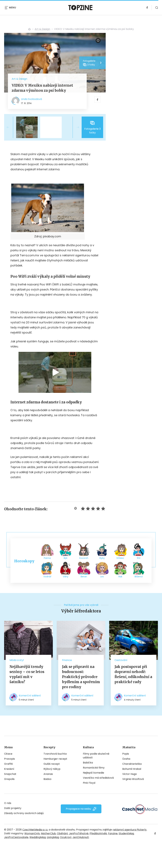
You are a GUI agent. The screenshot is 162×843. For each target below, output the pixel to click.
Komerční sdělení (30, 695)
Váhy (65, 576)
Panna (47, 558)
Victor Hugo (129, 774)
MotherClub (48, 833)
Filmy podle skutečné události (96, 755)
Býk (65, 558)
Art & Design (42, 29)
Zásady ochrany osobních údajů (24, 813)
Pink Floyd (89, 783)
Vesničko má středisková (98, 778)
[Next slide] (75, 127)
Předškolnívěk (98, 833)
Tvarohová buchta (55, 754)
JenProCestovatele (16, 837)
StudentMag (126, 833)
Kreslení (9, 769)
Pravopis (9, 759)
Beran (84, 576)
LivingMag (53, 837)
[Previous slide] (10, 127)
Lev (102, 576)
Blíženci (139, 576)
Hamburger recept (55, 759)
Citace (8, 754)
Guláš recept (52, 764)
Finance (67, 660)
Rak (120, 576)
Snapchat (10, 774)
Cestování (121, 660)
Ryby (102, 558)
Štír (138, 558)
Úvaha (126, 759)
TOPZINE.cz (29, 29)
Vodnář (47, 576)
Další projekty (12, 808)
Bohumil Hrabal (131, 769)
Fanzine (113, 833)
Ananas (48, 774)
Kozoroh (83, 558)
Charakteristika (132, 764)
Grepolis (9, 779)
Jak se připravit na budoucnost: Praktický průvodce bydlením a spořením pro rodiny (81, 676)
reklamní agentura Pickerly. (130, 829)
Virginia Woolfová (133, 779)
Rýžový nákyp (52, 769)
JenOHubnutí (80, 837)
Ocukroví (65, 837)
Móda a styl (16, 660)
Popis (125, 754)
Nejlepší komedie (93, 773)
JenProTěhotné (78, 833)
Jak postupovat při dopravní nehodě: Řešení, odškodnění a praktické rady (133, 674)
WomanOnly (32, 833)
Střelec (120, 558)
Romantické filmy (94, 767)
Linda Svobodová (31, 99)
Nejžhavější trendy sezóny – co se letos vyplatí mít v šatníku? (26, 674)
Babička (88, 762)
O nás (7, 803)
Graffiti (8, 764)
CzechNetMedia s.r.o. (35, 829)
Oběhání (62, 833)
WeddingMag (37, 837)
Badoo (47, 779)
